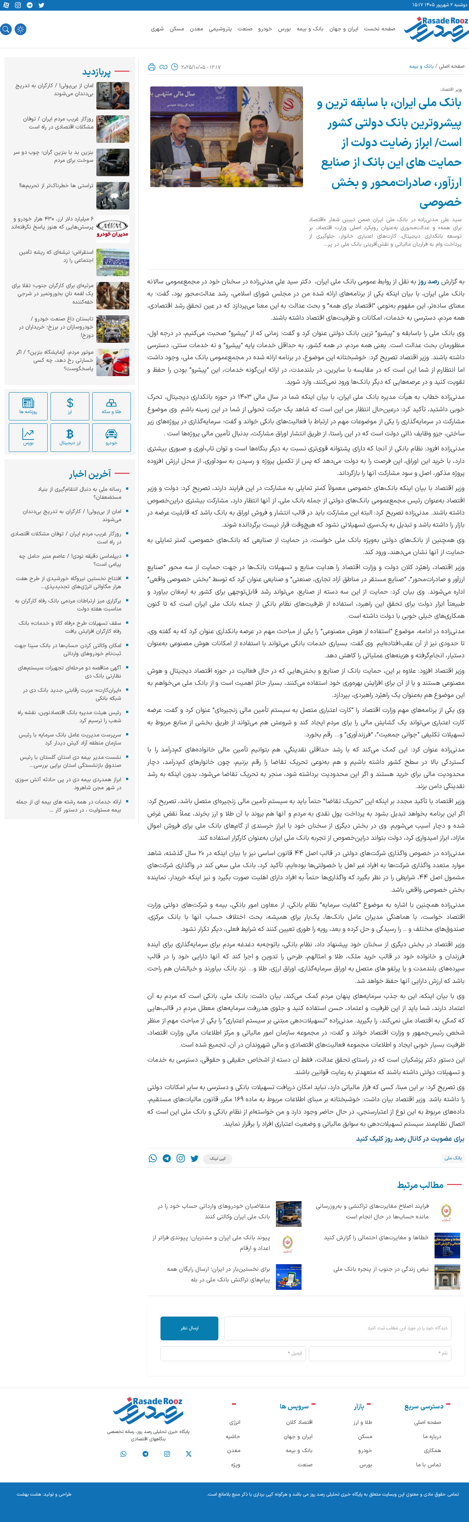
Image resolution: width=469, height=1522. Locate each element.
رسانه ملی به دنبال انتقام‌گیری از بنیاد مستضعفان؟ (79, 493)
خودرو (265, 29)
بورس (284, 29)
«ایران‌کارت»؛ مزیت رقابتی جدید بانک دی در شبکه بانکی (72, 694)
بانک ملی (453, 1158)
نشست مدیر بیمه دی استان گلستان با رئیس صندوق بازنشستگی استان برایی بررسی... (70, 761)
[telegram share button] (29, 5)
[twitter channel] (189, 1454)
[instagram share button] (18, 5)
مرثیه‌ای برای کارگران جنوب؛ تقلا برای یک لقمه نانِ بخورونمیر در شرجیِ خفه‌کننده (52, 294)
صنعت (245, 29)
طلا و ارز (362, 1422)
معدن (196, 29)
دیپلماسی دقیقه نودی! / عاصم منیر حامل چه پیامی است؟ (70, 560)
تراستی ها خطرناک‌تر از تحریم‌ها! (56, 186)
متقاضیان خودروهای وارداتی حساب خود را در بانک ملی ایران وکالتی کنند (214, 1211)
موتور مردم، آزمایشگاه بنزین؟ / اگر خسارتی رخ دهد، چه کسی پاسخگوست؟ (54, 361)
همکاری (432, 1451)
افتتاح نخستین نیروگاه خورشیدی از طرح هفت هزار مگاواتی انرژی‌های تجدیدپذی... (68, 583)
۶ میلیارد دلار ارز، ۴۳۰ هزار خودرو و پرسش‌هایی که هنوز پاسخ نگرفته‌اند (52, 223)
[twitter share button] (41, 5)
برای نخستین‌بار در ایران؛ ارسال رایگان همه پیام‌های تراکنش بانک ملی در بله (218, 1274)
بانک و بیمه (310, 29)
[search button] (6, 29)
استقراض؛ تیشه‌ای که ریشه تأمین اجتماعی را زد (56, 257)
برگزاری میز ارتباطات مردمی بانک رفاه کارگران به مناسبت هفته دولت (68, 605)
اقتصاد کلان (299, 1422)
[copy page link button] (163, 67)
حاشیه (233, 1437)
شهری (157, 29)
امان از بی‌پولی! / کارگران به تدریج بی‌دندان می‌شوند (54, 90)
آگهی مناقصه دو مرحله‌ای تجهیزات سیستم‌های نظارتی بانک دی (69, 672)
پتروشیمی (220, 29)
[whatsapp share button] (152, 1159)
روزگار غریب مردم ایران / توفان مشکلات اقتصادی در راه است (58, 123)
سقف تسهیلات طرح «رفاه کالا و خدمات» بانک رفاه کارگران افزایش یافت (70, 627)
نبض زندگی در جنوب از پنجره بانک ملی (381, 1269)
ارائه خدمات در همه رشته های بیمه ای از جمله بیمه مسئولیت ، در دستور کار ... (68, 806)
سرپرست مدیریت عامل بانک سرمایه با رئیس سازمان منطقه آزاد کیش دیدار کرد (70, 739)
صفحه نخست (379, 29)
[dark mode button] (20, 29)
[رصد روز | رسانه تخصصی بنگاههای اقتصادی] (436, 29)
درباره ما (432, 1437)
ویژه (235, 1465)
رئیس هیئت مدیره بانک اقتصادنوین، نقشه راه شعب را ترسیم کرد (69, 717)
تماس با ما (428, 1465)
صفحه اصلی (452, 66)
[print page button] (151, 67)
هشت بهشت (29, 1494)
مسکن (177, 29)
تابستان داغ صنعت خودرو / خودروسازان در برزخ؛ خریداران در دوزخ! (56, 327)
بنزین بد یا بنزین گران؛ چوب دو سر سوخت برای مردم (53, 157)
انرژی (234, 1422)
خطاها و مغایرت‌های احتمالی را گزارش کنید (376, 1237)
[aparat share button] (6, 5)
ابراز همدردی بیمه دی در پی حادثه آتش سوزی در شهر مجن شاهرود (68, 784)
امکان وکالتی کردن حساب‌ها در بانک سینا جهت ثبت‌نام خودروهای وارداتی (68, 650)
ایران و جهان (343, 29)
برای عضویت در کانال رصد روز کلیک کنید (410, 1139)
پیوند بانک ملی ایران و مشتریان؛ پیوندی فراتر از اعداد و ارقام (211, 1243)
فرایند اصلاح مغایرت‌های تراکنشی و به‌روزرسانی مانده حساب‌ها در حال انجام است (372, 1211)
